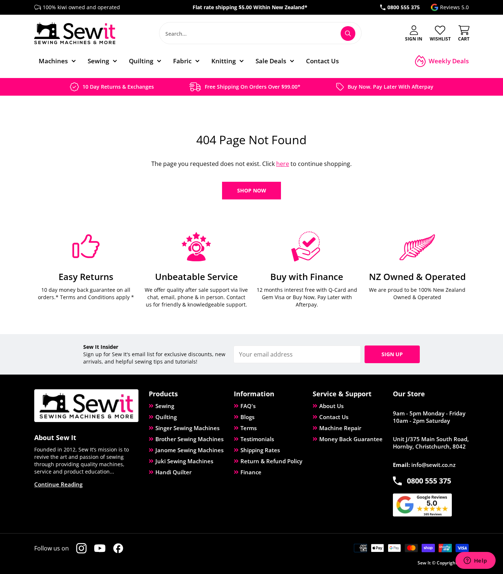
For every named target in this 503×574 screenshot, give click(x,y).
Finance (250, 472)
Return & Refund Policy (271, 461)
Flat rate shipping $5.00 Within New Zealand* (250, 7)
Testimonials (257, 439)
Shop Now (251, 190)
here (282, 164)
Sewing (164, 406)
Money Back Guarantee (351, 439)
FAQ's (248, 406)
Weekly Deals (449, 61)
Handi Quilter (173, 472)
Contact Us (333, 417)
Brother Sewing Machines (189, 439)
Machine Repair (340, 428)
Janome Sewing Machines (189, 450)
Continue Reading (58, 484)
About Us (331, 406)
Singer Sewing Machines (187, 428)
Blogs (247, 417)
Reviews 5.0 (454, 7)
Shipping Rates (260, 450)
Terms (248, 428)
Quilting (166, 417)
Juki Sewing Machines (184, 461)
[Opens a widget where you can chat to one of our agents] (475, 561)
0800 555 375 (403, 7)
